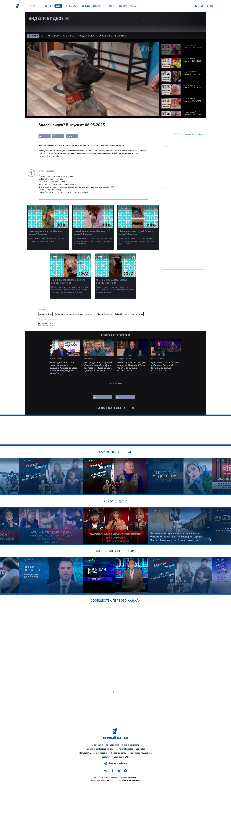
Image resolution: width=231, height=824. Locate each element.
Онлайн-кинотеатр (130, 744)
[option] (181, 48)
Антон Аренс (90, 314)
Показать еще (115, 383)
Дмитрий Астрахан (105, 314)
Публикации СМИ (121, 756)
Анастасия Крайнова (75, 314)
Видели (46, 18)
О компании (97, 744)
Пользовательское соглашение (93, 752)
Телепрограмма (127, 6)
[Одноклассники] (58, 136)
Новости (46, 6)
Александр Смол (45, 314)
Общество (43, 324)
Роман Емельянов (136, 314)
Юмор (52, 324)
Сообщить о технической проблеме (189, 134)
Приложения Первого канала (99, 748)
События (106, 756)
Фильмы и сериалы (92, 6)
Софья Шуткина (121, 314)
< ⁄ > (69, 136)
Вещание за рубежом (118, 763)
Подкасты (71, 6)
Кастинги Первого (124, 748)
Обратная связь (118, 752)
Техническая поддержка (140, 752)
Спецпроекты (112, 744)
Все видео (140, 748)
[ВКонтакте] (44, 136)
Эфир (34, 6)
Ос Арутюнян (59, 314)
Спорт (110, 6)
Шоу (58, 6)
